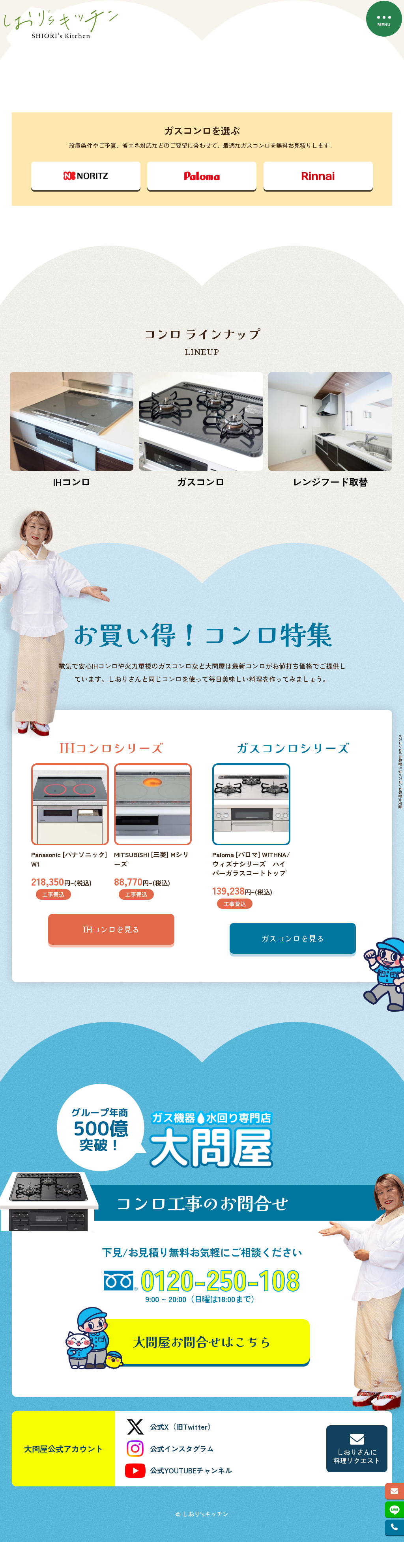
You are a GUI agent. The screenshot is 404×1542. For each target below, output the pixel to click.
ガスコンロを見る (292, 938)
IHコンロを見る (111, 929)
